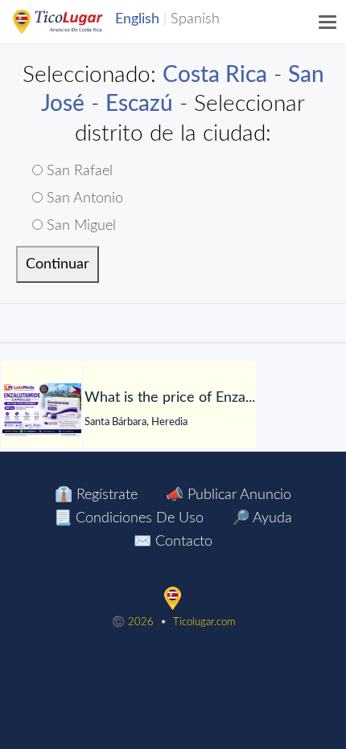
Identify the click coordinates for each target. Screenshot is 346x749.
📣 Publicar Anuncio (228, 495)
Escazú (139, 103)
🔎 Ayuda (262, 518)
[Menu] (328, 21)
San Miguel (79, 226)
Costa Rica (215, 74)
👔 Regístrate (96, 495)
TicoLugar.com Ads (75, 21)
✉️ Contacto (173, 541)
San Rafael (78, 171)
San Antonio (83, 198)
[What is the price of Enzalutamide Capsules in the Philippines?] (41, 409)
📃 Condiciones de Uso (129, 518)
